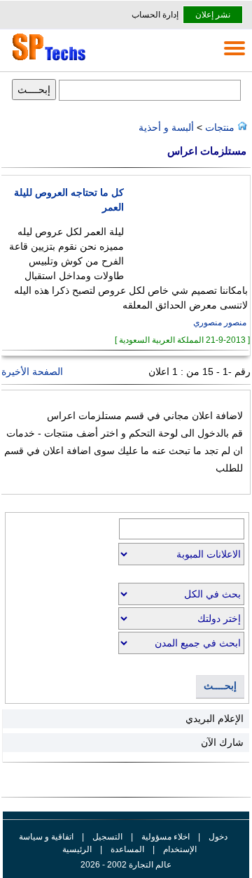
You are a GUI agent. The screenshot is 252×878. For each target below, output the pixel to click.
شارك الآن (222, 742)
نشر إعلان (212, 15)
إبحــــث (220, 686)
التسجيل (107, 837)
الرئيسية (77, 849)
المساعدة (127, 849)
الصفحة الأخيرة (32, 371)
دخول (218, 837)
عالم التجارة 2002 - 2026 (126, 865)
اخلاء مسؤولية (165, 837)
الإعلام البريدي (215, 718)
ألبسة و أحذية (166, 127)
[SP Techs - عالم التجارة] (47, 60)
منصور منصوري (219, 322)
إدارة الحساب (155, 15)
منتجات (218, 127)
